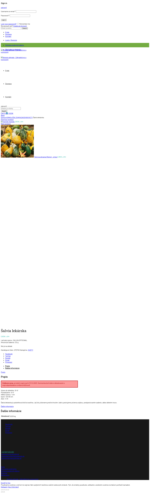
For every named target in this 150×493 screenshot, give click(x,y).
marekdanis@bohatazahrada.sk (12, 456)
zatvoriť (4, 7)
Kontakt (8, 36)
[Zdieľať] (4, 489)
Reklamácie (5, 475)
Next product (6, 124)
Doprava (8, 34)
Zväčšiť (3, 325)
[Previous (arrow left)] (2, 491)
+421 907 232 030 (7, 452)
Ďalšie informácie (12, 368)
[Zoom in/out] (8, 489)
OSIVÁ (25, 117)
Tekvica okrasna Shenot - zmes (45, 157)
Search (24, 28)
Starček (12, 122)
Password (5, 15)
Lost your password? (8, 24)
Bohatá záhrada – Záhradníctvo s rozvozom (22, 479)
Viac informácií (13, 487)
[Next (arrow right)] (4, 491)
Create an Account (20, 26)
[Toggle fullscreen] (6, 489)
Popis (7, 366)
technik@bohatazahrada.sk (11, 458)
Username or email (8, 11)
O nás (7, 32)
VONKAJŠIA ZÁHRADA (14, 117)
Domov (3, 117)
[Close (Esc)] (2, 489)
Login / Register (11, 40)
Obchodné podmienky (9, 469)
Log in (4, 20)
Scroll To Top (5, 483)
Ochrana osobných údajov (14, 45)
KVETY (30, 117)
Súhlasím (4, 487)
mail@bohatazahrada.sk (10, 454)
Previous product (7, 119)
